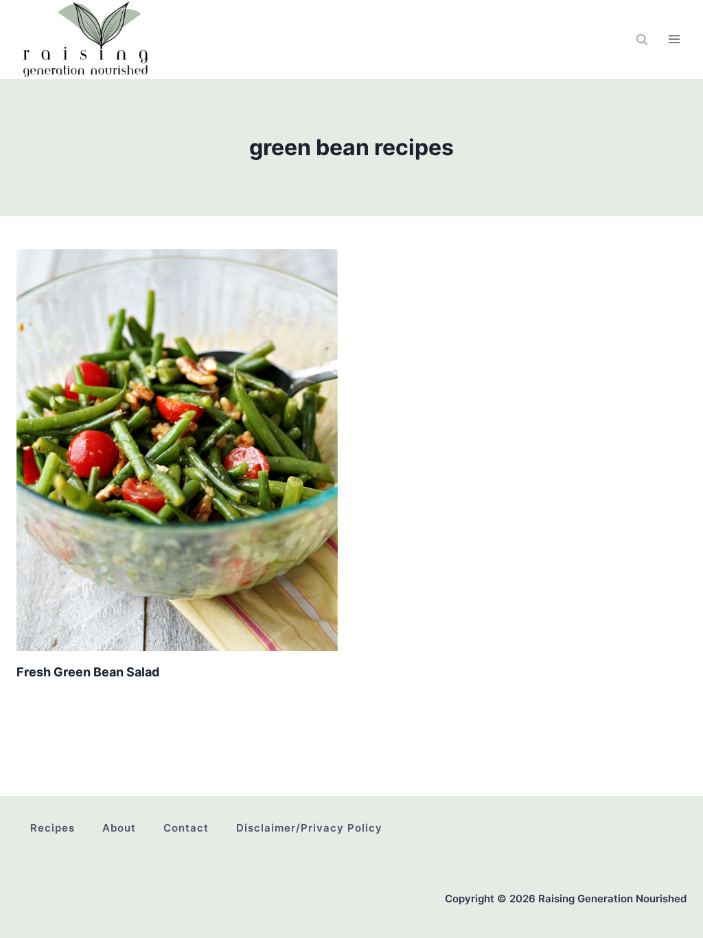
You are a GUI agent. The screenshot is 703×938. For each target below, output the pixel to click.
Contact (186, 827)
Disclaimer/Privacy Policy (309, 827)
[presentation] (177, 450)
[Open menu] (674, 39)
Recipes (52, 827)
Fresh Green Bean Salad (87, 672)
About (119, 827)
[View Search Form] (642, 39)
